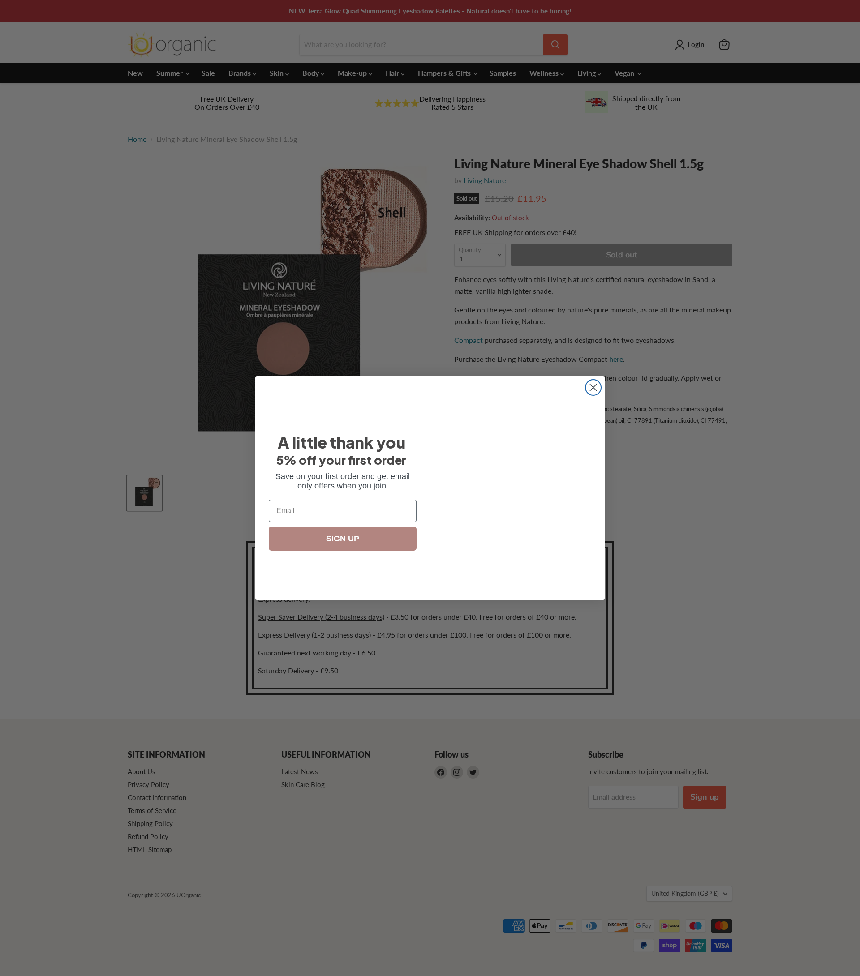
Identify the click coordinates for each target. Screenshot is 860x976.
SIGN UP (343, 538)
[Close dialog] (593, 387)
